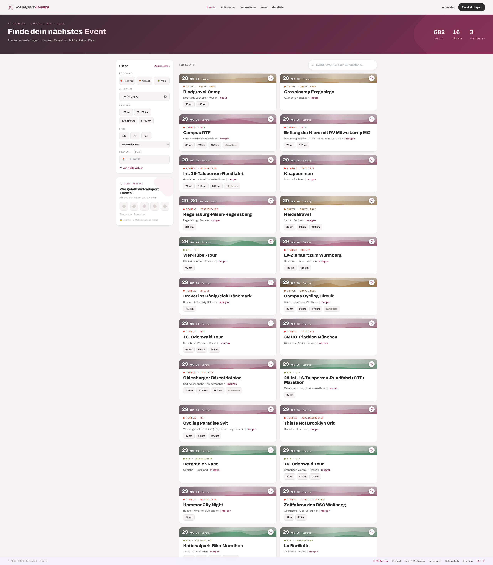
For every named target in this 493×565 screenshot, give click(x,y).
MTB (163, 80)
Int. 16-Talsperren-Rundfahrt (213, 173)
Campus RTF (197, 132)
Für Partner (382, 561)
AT (135, 135)
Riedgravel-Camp (202, 92)
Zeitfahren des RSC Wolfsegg (315, 505)
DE (124, 135)
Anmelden (448, 7)
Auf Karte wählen (133, 168)
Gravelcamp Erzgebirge (309, 92)
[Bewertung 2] (134, 206)
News (263, 7)
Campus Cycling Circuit (309, 296)
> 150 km (146, 120)
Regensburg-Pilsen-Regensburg (217, 214)
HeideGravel (297, 214)
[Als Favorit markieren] (271, 78)
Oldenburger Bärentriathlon (212, 378)
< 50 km (126, 112)
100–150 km (128, 120)
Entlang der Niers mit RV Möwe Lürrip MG (327, 132)
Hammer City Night (203, 505)
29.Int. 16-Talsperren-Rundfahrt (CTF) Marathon (324, 380)
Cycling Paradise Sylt (205, 423)
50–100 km (142, 112)
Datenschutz (452, 561)
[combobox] (345, 65)
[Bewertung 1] (124, 206)
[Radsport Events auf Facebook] (483, 561)
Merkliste (278, 7)
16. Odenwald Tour (203, 337)
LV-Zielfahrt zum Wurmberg (313, 255)
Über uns (468, 561)
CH (146, 135)
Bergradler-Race (201, 464)
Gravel (146, 80)
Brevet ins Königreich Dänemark (217, 296)
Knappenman (298, 173)
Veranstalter (248, 7)
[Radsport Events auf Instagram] (478, 561)
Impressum (435, 561)
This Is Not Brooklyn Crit (309, 423)
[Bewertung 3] (144, 206)
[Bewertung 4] (154, 206)
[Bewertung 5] (165, 206)
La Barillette (297, 545)
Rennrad (129, 80)
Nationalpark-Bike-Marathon (213, 545)
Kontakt (396, 561)
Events (211, 7)
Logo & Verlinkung (415, 561)
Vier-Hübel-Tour (200, 255)
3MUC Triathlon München (310, 337)
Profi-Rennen (228, 7)
